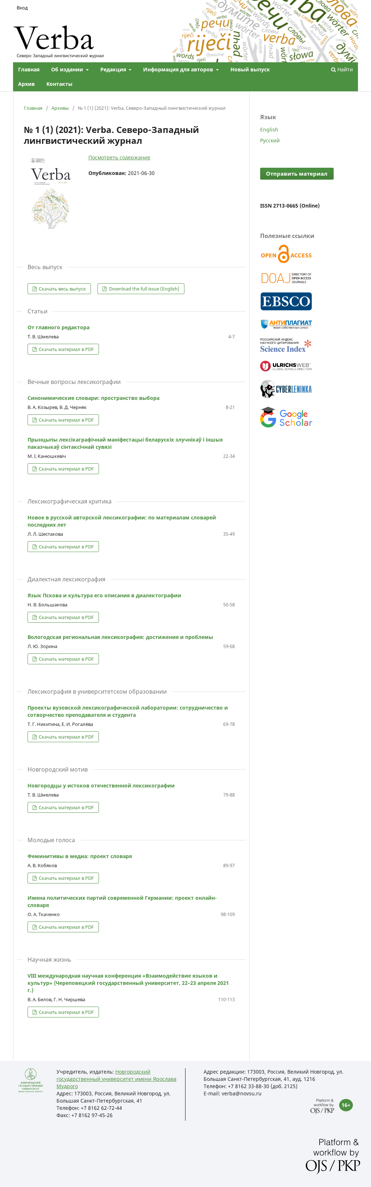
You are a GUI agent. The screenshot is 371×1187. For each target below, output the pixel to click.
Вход (22, 7)
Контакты (59, 83)
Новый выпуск (250, 69)
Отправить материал (297, 173)
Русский (270, 140)
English (269, 129)
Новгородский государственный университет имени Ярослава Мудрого (116, 1079)
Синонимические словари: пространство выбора (93, 397)
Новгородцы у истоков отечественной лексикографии (101, 785)
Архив (26, 83)
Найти (344, 69)
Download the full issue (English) (143, 288)
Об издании (67, 69)
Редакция (114, 69)
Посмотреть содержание (119, 157)
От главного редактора (58, 327)
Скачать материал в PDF (66, 349)
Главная (28, 69)
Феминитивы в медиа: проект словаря (80, 856)
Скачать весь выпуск (62, 288)
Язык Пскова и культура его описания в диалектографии (104, 595)
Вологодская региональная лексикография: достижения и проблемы (120, 637)
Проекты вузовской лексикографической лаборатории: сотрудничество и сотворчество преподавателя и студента (128, 711)
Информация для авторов (178, 69)
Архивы (60, 108)
